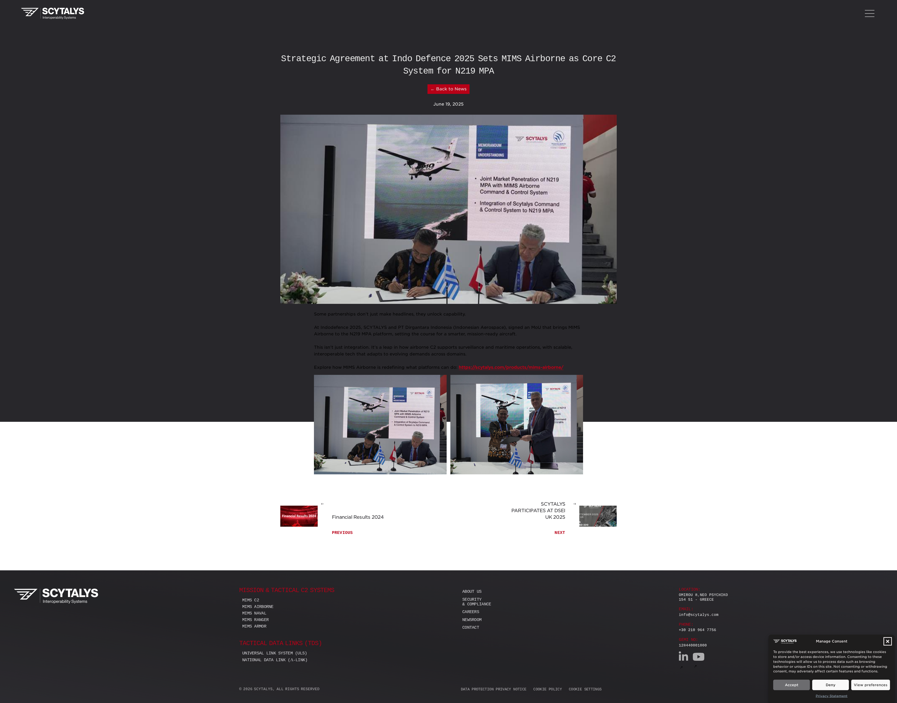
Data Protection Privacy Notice (494, 689)
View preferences (870, 685)
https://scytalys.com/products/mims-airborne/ (511, 367)
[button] (887, 641)
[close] (869, 13)
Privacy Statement (831, 696)
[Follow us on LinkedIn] (683, 661)
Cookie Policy (547, 689)
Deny (830, 685)
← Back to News (448, 88)
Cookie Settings (585, 689)
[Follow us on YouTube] (698, 661)
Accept (791, 685)
